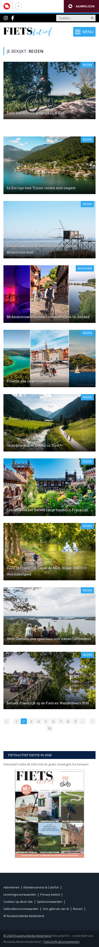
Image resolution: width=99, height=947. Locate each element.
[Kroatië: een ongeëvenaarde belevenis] (49, 358)
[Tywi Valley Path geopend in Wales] (49, 90)
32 (49, 728)
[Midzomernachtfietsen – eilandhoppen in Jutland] (49, 294)
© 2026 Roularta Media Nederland (27, 936)
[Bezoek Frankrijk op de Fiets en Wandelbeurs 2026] (49, 680)
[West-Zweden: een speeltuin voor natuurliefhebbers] (49, 616)
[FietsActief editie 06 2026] (49, 814)
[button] (81, 6)
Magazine (85, 268)
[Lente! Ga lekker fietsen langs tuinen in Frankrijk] (49, 487)
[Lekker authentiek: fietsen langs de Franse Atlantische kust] (49, 229)
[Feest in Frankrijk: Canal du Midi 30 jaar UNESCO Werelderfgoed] (49, 551)
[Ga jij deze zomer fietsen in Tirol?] (49, 422)
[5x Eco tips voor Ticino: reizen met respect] (49, 165)
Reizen (87, 65)
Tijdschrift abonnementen (62, 942)
